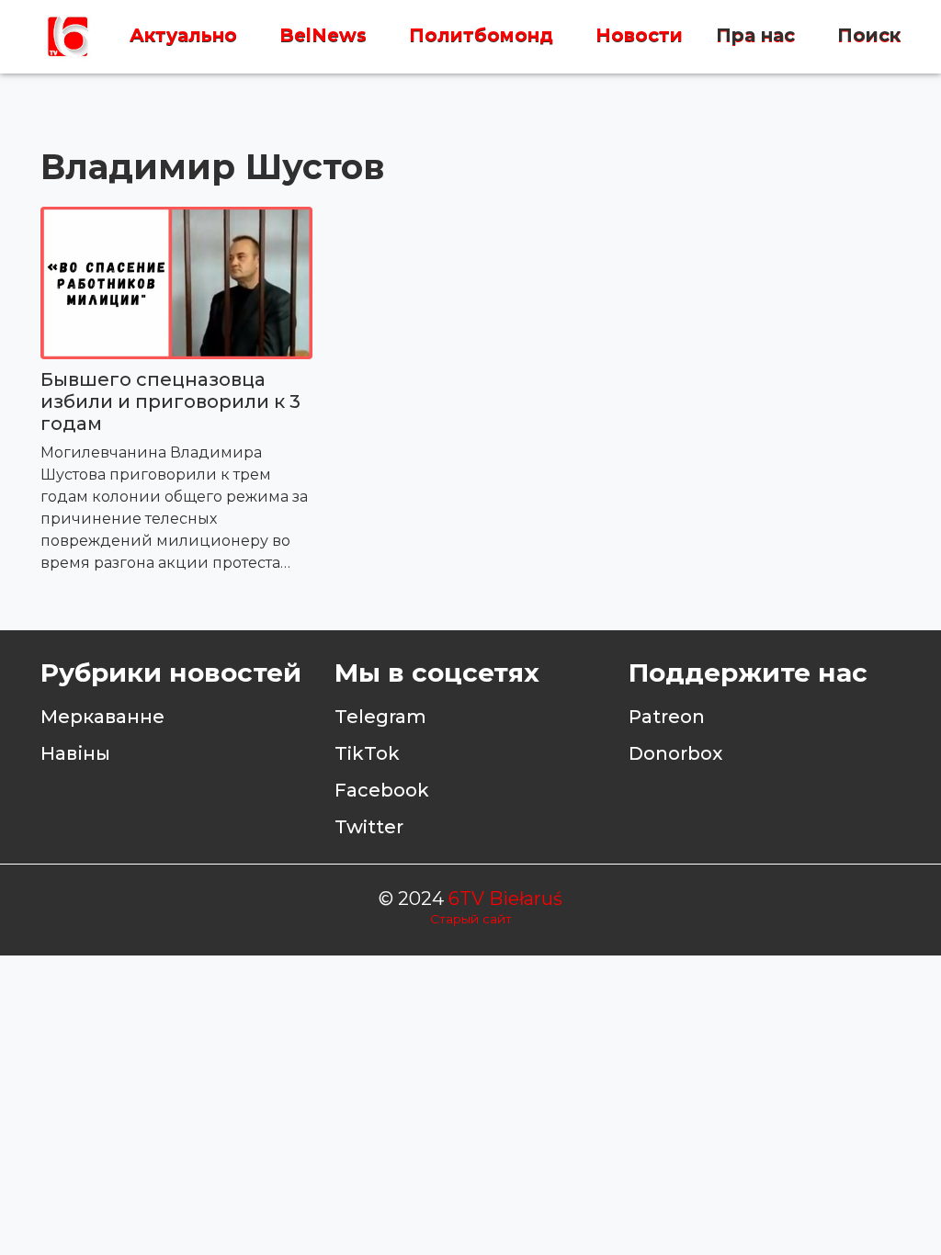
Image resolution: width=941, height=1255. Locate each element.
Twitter (368, 827)
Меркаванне (102, 717)
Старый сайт (471, 918)
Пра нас (755, 36)
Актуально (183, 36)
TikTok (367, 753)
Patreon (667, 717)
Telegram (380, 717)
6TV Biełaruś (505, 899)
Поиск (869, 36)
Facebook (381, 790)
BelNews (323, 36)
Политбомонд (481, 36)
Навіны (75, 753)
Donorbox (675, 753)
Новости (639, 36)
